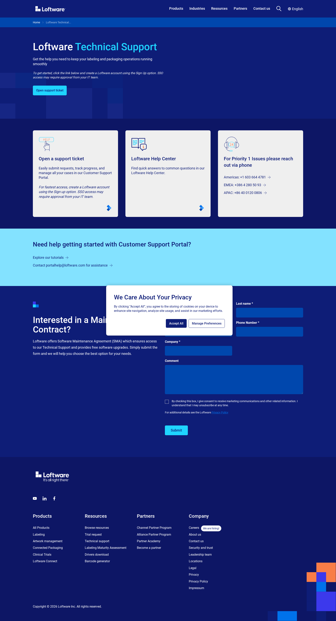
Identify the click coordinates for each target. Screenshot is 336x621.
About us (195, 534)
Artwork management (47, 541)
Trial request (93, 534)
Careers (194, 528)
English (297, 9)
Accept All (176, 323)
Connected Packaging (48, 548)
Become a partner (149, 548)
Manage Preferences (206, 323)
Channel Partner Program (154, 528)
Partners (240, 8)
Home (36, 22)
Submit (176, 430)
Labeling (39, 534)
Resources (219, 8)
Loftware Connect (45, 561)
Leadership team (200, 554)
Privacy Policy (220, 412)
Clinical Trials (42, 554)
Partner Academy (148, 541)
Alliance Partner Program (154, 534)
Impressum (196, 588)
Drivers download (97, 554)
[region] (169, 310)
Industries (197, 8)
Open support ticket (49, 90)
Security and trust (201, 548)
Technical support (97, 541)
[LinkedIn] (44, 498)
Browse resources (97, 528)
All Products (41, 528)
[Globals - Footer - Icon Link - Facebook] (54, 498)
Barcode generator (97, 561)
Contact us (261, 8)
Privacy (194, 574)
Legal (192, 568)
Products (176, 8)
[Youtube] (35, 498)
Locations (195, 561)
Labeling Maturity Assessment (105, 548)
